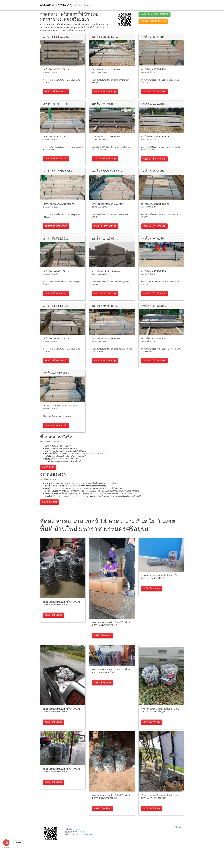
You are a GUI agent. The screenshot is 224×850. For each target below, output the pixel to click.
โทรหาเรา (88, 5)
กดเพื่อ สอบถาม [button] (49, 502)
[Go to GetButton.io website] (6, 847)
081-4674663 (79, 832)
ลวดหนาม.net (87, 834)
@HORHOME (76, 829)
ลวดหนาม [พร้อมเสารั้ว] (56, 5)
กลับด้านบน (177, 827)
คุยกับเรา (78, 5)
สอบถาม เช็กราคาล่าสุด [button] (56, 91)
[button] (124, 19)
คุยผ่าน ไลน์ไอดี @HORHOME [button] (154, 14)
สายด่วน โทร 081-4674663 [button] (153, 21)
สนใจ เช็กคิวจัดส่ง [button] (53, 615)
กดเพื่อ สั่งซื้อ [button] (48, 467)
